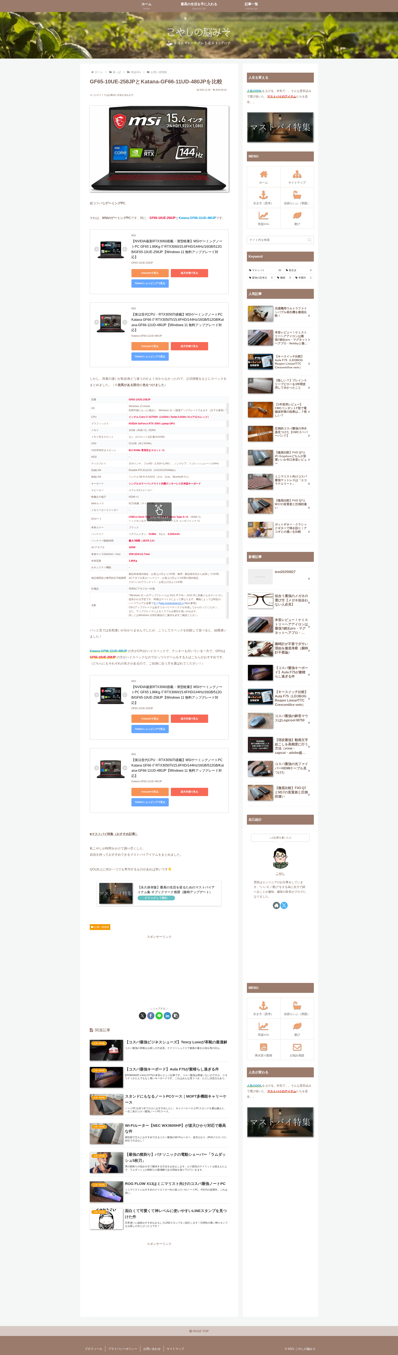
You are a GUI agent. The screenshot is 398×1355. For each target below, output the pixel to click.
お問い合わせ (152, 1348)
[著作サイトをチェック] (276, 905)
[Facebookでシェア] (150, 1015)
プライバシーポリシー (122, 1348)
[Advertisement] (159, 969)
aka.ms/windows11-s (172, 603)
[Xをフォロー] (284, 905)
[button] (175, 1015)
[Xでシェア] (142, 1015)
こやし (280, 873)
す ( (156, 603)
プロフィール (93, 1348)
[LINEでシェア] (159, 1015)
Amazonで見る (150, 272)
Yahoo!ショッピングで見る (150, 283)
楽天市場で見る (189, 272)
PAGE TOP (200, 1331)
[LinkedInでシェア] (167, 1015)
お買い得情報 (101, 927)
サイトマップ (175, 1348)
